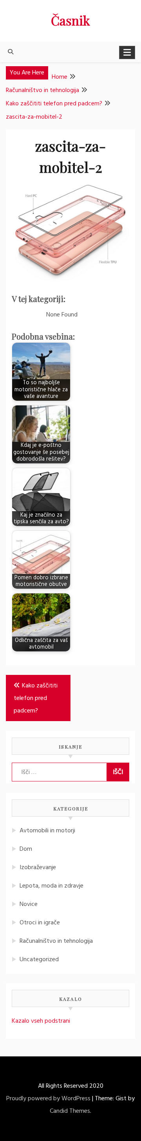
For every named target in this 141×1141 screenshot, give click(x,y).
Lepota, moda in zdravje (51, 886)
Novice (29, 904)
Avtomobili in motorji (47, 831)
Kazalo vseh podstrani (41, 1021)
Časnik (70, 20)
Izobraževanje (38, 868)
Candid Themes (70, 1111)
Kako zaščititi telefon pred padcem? (36, 698)
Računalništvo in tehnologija (56, 941)
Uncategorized (39, 960)
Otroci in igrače (40, 923)
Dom (26, 849)
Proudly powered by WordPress (48, 1099)
